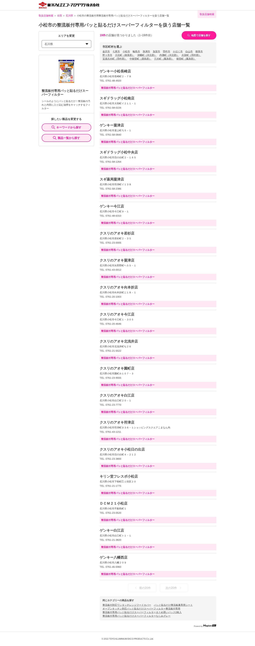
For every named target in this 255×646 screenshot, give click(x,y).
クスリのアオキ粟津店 (117, 260)
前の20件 (145, 587)
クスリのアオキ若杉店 (117, 233)
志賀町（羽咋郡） (191, 55)
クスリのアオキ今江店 (117, 314)
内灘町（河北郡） (169, 55)
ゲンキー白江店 (112, 530)
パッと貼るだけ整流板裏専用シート (173, 605)
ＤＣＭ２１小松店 (114, 503)
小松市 (126, 51)
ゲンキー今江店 (112, 206)
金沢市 (106, 51)
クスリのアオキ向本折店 (119, 287)
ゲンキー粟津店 (112, 125)
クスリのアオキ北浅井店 (119, 341)
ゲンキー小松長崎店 (115, 71)
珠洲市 (146, 51)
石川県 (69, 15)
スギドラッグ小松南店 (117, 98)
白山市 (189, 51)
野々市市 (107, 55)
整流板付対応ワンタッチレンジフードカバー (127, 605)
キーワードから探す (68, 127)
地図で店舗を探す (201, 35)
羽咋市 (166, 51)
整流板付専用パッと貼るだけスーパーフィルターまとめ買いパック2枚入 (142, 612)
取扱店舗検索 (46, 15)
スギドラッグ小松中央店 (119, 152)
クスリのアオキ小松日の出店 (122, 449)
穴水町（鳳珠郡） (164, 58)
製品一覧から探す (69, 137)
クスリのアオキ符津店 (117, 422)
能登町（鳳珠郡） (186, 58)
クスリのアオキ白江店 (117, 395)
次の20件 (171, 587)
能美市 (199, 51)
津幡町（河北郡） (147, 55)
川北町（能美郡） (124, 55)
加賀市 (156, 51)
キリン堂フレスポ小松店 (119, 476)
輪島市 (136, 51)
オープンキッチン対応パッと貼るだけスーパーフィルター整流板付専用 (141, 608)
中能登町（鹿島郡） (140, 58)
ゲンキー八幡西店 (114, 557)
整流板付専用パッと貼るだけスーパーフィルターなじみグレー (137, 615)
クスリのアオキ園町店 (117, 368)
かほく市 (178, 51)
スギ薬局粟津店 (112, 179)
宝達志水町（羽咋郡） (115, 58)
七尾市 (116, 51)
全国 (59, 15)
